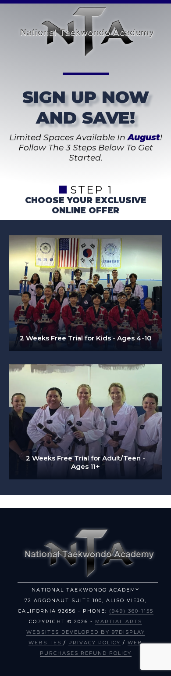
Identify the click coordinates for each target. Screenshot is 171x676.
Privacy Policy (94, 642)
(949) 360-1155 (131, 611)
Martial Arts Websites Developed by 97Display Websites (85, 632)
